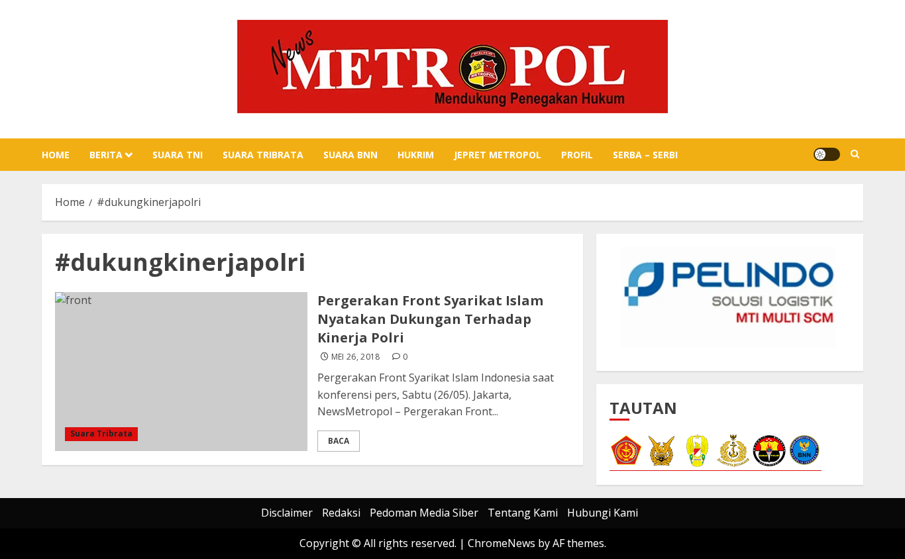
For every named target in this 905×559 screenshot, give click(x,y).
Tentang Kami (523, 512)
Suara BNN (350, 154)
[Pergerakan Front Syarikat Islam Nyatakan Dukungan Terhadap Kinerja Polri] (181, 371)
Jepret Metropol (497, 154)
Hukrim (416, 154)
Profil (577, 154)
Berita (106, 154)
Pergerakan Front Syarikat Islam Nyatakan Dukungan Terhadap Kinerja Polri (430, 318)
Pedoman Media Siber (424, 512)
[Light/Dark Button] (827, 154)
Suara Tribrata (263, 154)
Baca (338, 440)
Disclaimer (287, 512)
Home (56, 154)
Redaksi (341, 512)
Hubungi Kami (602, 512)
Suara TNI (177, 154)
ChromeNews (501, 543)
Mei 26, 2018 (355, 357)
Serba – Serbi (645, 154)
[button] (855, 154)
